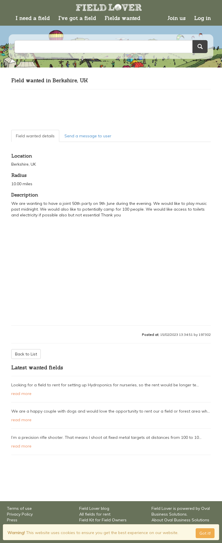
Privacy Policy (20, 514)
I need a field (33, 18)
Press (12, 520)
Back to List (26, 354)
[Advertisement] (111, 109)
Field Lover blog (94, 508)
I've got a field (77, 18)
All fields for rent (94, 514)
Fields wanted (122, 18)
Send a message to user (87, 135)
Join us (176, 18)
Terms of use (19, 508)
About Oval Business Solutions (180, 520)
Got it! (205, 533)
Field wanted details (35, 135)
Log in (202, 18)
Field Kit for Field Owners (103, 520)
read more (21, 393)
